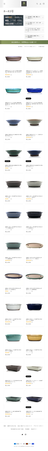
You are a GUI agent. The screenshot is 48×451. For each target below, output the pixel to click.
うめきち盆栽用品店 (21, 446)
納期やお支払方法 (11, 425)
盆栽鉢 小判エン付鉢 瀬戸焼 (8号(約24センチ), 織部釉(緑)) (13, 258)
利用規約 (27, 429)
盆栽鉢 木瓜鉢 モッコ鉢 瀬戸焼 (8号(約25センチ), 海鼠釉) (34, 320)
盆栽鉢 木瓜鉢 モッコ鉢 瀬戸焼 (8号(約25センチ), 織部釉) (13, 350)
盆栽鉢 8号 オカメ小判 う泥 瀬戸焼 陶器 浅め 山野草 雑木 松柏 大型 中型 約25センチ (13, 72)
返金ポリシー (34, 429)
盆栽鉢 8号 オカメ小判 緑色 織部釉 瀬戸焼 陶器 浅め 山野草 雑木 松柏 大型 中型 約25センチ (13, 103)
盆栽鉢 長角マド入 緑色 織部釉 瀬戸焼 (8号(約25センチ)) (13, 412)
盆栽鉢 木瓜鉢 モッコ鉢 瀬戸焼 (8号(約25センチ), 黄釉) (34, 350)
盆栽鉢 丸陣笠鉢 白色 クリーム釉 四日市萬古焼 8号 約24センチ (34, 135)
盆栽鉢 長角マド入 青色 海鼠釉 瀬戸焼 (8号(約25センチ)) (34, 412)
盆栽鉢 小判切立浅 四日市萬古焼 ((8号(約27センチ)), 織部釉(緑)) (34, 289)
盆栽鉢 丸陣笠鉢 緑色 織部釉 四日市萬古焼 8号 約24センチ (13, 166)
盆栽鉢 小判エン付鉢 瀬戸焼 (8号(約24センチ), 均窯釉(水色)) (13, 227)
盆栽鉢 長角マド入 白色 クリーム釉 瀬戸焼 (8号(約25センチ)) (34, 381)
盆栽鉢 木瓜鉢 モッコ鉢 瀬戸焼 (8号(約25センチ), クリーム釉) (13, 320)
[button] (4, 3)
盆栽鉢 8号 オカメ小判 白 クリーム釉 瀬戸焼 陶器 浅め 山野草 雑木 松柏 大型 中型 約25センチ (34, 72)
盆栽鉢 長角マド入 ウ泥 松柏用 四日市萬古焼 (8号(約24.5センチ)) (13, 381)
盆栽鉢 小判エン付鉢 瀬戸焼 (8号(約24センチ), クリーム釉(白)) (34, 197)
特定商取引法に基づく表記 (17, 429)
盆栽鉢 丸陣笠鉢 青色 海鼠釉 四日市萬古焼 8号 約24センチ (34, 166)
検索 (5, 425)
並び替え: (20, 46)
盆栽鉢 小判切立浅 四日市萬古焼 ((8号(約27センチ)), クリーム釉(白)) (34, 258)
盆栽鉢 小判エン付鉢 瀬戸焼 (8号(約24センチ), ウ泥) (13, 197)
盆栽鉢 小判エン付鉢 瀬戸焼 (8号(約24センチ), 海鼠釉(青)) (34, 227)
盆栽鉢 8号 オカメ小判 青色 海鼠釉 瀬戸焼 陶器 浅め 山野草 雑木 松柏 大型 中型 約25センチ (34, 103)
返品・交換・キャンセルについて (25, 425)
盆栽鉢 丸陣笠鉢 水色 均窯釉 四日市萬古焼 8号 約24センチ (13, 135)
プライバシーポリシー (38, 425)
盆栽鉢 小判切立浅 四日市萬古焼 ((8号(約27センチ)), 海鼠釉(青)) (13, 289)
